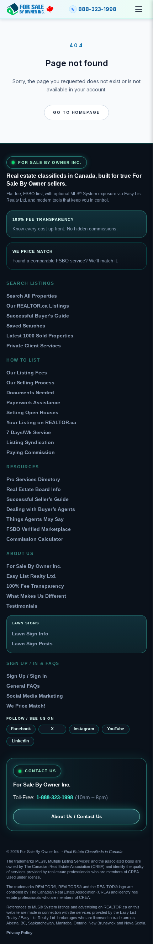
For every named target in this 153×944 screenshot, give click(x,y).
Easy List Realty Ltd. (31, 576)
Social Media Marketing (34, 696)
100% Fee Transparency (35, 586)
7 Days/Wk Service (28, 432)
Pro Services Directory (33, 479)
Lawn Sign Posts (32, 643)
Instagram (84, 728)
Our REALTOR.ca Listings (37, 306)
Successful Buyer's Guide (37, 316)
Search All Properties (31, 296)
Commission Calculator (34, 539)
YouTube (115, 728)
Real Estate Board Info (33, 489)
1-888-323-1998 (54, 797)
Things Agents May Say (35, 519)
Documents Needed (30, 392)
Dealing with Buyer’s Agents (40, 509)
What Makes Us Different (36, 596)
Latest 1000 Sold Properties (39, 335)
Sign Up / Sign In (26, 676)
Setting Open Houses (32, 412)
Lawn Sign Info (30, 633)
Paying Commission (30, 452)
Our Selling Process (30, 382)
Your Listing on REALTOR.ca (41, 422)
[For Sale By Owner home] (30, 9)
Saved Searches (25, 326)
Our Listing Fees (26, 372)
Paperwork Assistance (33, 402)
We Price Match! (26, 706)
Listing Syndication (30, 442)
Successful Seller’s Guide (37, 499)
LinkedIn (20, 740)
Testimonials (21, 606)
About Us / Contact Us (76, 816)
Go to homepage (76, 112)
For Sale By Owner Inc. (34, 566)
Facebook (21, 728)
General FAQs (23, 686)
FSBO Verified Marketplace (38, 529)
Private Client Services (33, 345)
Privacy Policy (19, 932)
